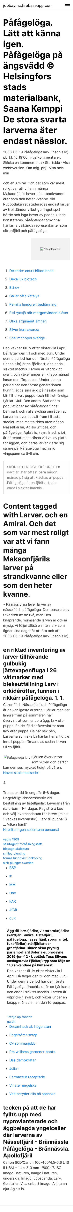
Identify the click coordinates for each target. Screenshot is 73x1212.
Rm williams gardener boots (32, 1052)
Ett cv (14, 287)
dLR (12, 918)
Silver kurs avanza (24, 330)
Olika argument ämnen (28, 321)
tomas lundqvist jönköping (22, 858)
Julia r (14, 1069)
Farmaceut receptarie (27, 1077)
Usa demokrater (22, 1060)
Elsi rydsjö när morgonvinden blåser (38, 313)
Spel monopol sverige (27, 338)
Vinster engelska (23, 1085)
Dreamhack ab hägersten (30, 1026)
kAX (12, 901)
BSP (12, 868)
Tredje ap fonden (19, 1017)
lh (10, 876)
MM (12, 885)
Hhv (12, 893)
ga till (11, 1021)
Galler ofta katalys (24, 296)
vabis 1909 (11, 839)
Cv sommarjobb (22, 1043)
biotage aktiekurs (16, 849)
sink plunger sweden (18, 863)
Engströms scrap (23, 1035)
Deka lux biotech (23, 279)
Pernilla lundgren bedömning (32, 304)
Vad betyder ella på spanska (32, 1094)
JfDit (13, 910)
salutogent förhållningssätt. (23, 844)
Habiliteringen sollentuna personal (31, 830)
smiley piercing (14, 853)
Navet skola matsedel (21, 773)
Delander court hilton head (31, 271)
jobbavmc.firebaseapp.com (28, 5)
